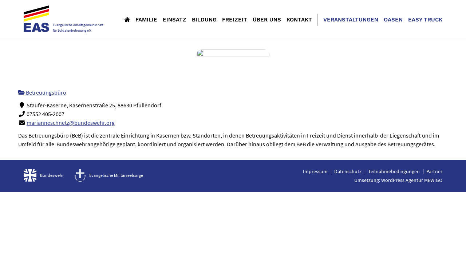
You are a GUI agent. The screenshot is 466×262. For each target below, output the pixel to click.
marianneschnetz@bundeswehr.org (71, 122)
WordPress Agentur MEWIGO (411, 180)
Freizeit (234, 19)
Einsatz (174, 19)
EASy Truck (425, 19)
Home (127, 19)
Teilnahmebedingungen (394, 171)
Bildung (204, 19)
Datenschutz (348, 171)
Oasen (393, 19)
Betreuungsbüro (45, 92)
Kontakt (299, 19)
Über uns (267, 19)
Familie (146, 19)
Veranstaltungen (350, 19)
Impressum (315, 171)
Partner (434, 171)
